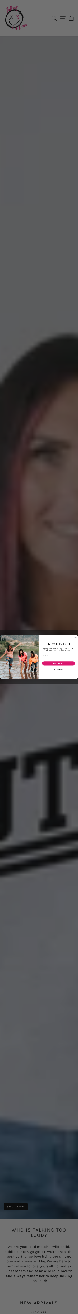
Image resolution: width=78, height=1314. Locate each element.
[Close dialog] (76, 637)
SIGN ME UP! (58, 663)
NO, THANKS (58, 669)
